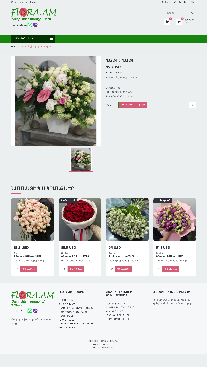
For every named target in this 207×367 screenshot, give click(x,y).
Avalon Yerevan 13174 (27, 256)
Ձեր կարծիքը (114, 311)
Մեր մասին (66, 300)
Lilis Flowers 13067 (167, 256)
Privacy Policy (67, 328)
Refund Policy (66, 320)
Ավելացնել (128, 105)
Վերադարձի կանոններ (73, 312)
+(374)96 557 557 (19, 25)
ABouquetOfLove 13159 (75, 256)
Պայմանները (67, 304)
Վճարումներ (67, 316)
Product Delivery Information (76, 324)
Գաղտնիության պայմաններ (76, 308)
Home (14, 47)
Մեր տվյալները (116, 304)
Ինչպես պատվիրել (117, 319)
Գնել (142, 105)
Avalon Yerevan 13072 (122, 256)
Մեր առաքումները (118, 315)
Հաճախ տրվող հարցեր (120, 308)
